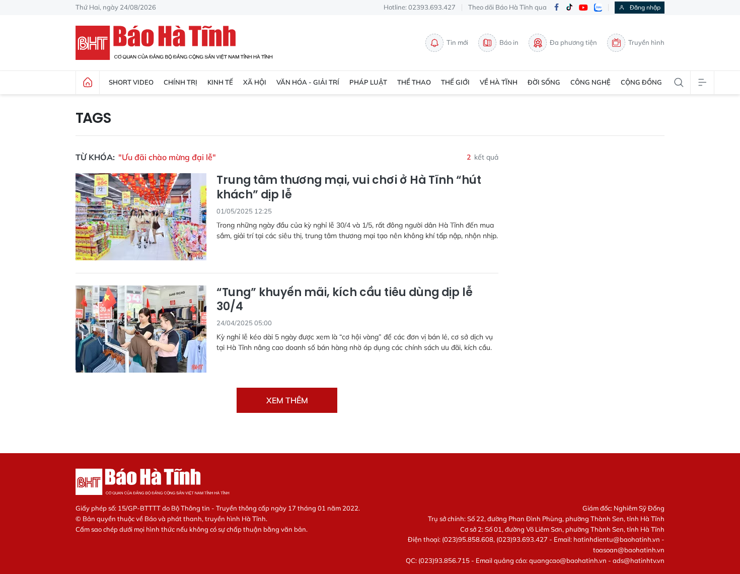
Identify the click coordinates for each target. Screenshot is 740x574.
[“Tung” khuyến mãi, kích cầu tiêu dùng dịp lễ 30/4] (141, 329)
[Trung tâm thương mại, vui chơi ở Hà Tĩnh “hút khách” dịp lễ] (141, 216)
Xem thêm (287, 400)
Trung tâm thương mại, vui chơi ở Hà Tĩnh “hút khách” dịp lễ (348, 187)
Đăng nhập (645, 7)
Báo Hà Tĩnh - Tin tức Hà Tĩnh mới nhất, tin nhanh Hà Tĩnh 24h (179, 42)
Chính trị (180, 82)
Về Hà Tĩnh (498, 82)
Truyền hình (646, 42)
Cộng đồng (641, 82)
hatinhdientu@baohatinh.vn (616, 539)
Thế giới (455, 82)
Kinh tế (220, 82)
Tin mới (457, 42)
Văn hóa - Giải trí (307, 82)
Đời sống (544, 82)
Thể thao (414, 82)
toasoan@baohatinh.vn (628, 550)
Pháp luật (368, 82)
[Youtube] (583, 8)
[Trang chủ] (87, 82)
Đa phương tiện (573, 42)
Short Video (131, 82)
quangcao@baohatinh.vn (568, 560)
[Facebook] (556, 8)
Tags (93, 118)
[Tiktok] (569, 8)
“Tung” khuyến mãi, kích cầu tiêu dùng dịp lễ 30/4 (344, 299)
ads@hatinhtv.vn (638, 560)
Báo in (509, 42)
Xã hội (254, 82)
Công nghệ (590, 82)
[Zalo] (598, 8)
